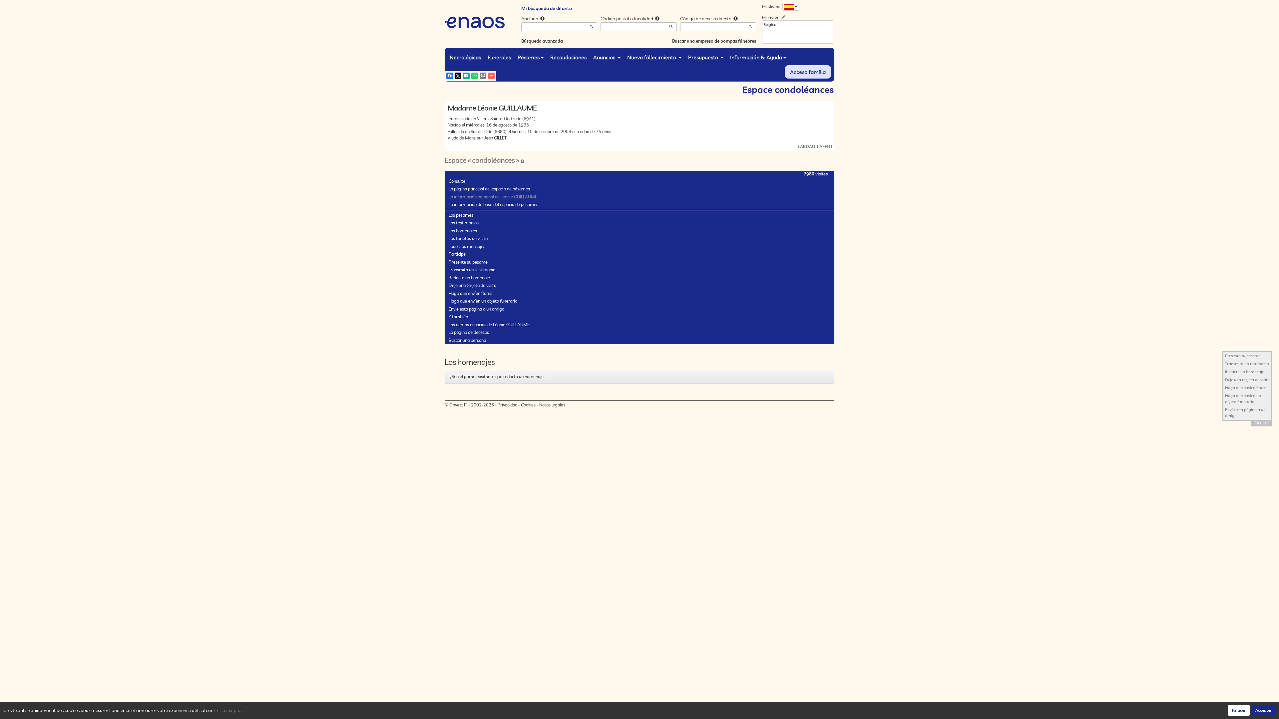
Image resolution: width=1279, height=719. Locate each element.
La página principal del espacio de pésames (489, 188)
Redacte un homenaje (469, 277)
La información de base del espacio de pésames (493, 204)
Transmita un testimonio (472, 269)
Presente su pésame (468, 262)
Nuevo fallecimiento (652, 57)
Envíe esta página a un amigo (476, 309)
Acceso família (808, 72)
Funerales (499, 57)
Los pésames (461, 215)
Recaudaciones (568, 57)
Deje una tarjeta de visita (472, 285)
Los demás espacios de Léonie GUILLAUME (489, 324)
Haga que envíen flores (470, 293)
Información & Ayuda (756, 57)
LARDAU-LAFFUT (815, 146)
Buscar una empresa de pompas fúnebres (714, 41)
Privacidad (507, 404)
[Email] (466, 76)
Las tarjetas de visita (468, 238)
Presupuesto (703, 57)
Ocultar (1262, 422)
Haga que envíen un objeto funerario (483, 301)
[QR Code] (483, 76)
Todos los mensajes (467, 246)
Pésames (529, 57)
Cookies (528, 404)
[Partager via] (491, 76)
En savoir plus (228, 710)
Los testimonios (464, 222)
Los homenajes (463, 230)
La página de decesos (469, 332)
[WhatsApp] (474, 76)
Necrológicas (465, 57)
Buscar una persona (467, 340)
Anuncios (605, 57)
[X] (458, 76)
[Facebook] (449, 76)
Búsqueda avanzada (542, 41)
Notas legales (552, 404)
